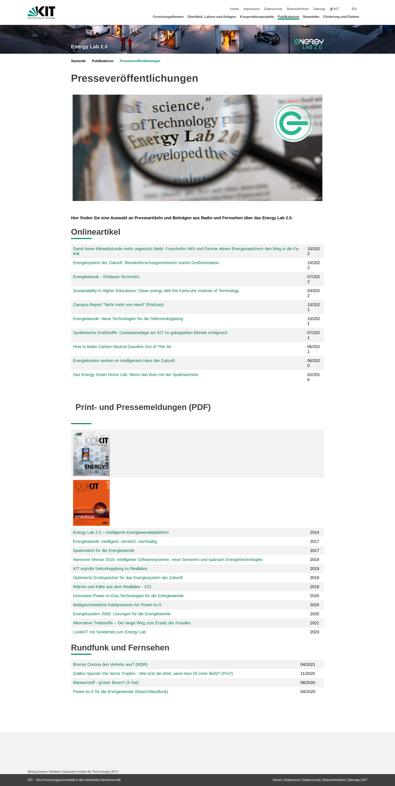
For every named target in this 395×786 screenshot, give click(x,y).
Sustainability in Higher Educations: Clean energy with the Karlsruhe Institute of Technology (156, 290)
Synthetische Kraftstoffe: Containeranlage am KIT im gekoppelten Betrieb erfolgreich (150, 332)
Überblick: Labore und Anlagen (211, 17)
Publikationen (288, 17)
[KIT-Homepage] (41, 12)
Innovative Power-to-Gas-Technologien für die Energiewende (128, 595)
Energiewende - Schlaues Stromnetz (106, 276)
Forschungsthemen (168, 17)
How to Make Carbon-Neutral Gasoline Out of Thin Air (122, 346)
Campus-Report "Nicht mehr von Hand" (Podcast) (118, 304)
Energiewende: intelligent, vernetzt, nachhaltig (115, 541)
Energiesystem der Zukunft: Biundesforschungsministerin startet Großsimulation (146, 262)
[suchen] (365, 9)
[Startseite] (365, 17)
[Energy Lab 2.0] (309, 44)
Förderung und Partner (341, 17)
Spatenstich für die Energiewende (103, 550)
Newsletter (311, 17)
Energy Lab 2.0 (89, 46)
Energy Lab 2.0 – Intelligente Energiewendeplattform (121, 532)
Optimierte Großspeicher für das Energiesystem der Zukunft (128, 577)
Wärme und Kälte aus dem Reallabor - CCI (112, 586)
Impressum (252, 9)
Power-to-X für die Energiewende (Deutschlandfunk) (120, 691)
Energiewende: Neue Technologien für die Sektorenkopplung (128, 318)
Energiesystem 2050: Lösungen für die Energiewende (122, 614)
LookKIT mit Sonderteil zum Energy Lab (109, 632)
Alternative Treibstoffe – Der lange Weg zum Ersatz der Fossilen (132, 623)
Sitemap (319, 9)
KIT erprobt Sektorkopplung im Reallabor (110, 568)
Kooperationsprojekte (257, 17)
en (354, 9)
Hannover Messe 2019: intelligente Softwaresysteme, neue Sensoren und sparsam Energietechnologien (168, 559)
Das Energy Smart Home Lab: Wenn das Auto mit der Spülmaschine (135, 374)
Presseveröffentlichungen (140, 61)
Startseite (78, 61)
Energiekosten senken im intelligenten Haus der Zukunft (124, 360)
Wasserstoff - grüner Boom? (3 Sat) (106, 682)
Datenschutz (273, 9)
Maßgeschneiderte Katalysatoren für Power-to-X (117, 605)
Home (234, 9)
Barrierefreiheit (298, 9)
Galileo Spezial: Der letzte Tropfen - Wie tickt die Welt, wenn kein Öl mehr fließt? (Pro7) (153, 673)
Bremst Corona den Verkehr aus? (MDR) (110, 664)
